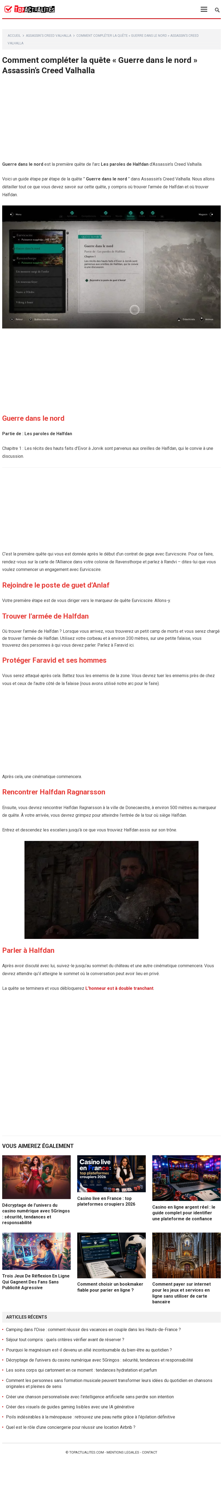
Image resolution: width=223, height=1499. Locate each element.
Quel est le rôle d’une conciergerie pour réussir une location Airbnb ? (70, 1427)
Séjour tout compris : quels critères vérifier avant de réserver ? (65, 1339)
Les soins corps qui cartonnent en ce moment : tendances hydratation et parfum (81, 1370)
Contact (149, 1452)
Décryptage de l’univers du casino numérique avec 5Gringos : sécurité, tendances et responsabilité (99, 1360)
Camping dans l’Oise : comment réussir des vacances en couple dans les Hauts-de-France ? (93, 1329)
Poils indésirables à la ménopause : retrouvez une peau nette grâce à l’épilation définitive (90, 1417)
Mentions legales (123, 1452)
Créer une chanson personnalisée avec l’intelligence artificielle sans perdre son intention (90, 1396)
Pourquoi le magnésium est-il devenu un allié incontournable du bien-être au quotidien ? (89, 1350)
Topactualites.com (86, 1452)
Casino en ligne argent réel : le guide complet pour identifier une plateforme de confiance (183, 1213)
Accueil (14, 36)
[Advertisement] (111, 120)
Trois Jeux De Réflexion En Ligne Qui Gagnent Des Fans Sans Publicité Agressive (36, 1281)
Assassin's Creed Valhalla (48, 36)
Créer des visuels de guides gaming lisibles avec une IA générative (70, 1406)
